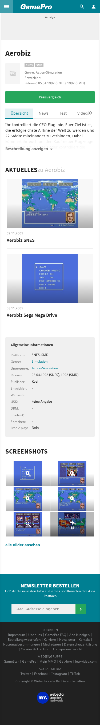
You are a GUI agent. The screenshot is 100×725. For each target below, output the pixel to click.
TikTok (75, 673)
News (44, 113)
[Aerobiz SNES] (50, 203)
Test (63, 113)
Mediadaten (52, 644)
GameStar (11, 661)
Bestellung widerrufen (24, 639)
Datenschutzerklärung (80, 644)
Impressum (16, 634)
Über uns (35, 634)
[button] (6, 6)
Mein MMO (47, 661)
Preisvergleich (50, 97)
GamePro (29, 661)
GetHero (65, 661)
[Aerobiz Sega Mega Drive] (50, 278)
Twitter (26, 673)
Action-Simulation (45, 368)
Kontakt (84, 639)
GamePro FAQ (55, 634)
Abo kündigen (79, 634)
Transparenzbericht (67, 649)
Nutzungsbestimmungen (21, 644)
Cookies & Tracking (35, 649)
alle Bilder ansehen (22, 544)
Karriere (50, 639)
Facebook (41, 673)
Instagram (59, 673)
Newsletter (67, 639)
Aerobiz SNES (21, 240)
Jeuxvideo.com (86, 661)
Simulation (39, 361)
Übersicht (19, 113)
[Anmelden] (80, 609)
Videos (83, 113)
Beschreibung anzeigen (26, 148)
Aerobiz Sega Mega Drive (32, 315)
